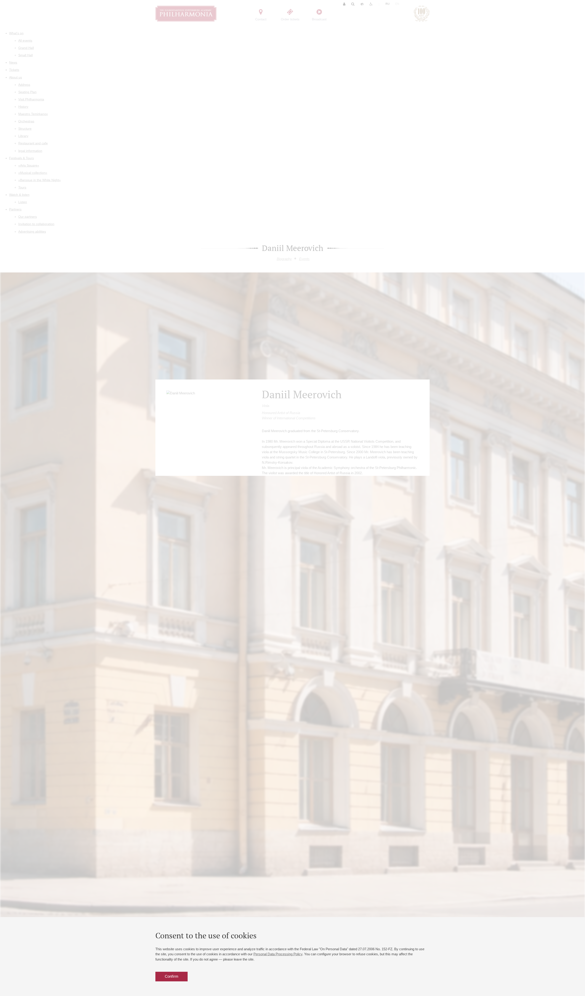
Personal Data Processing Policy (277, 954)
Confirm (171, 976)
